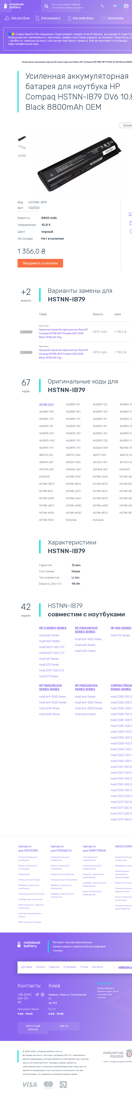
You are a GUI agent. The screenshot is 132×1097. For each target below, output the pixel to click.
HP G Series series (53, 628)
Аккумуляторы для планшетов (60, 858)
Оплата (40, 967)
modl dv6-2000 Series (88, 708)
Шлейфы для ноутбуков (30, 899)
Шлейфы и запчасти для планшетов (62, 895)
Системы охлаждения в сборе (30, 915)
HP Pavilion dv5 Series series (86, 629)
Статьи (84, 967)
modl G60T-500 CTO (51, 653)
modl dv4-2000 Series (53, 702)
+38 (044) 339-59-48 (24, 998)
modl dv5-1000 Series (88, 639)
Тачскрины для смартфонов (90, 858)
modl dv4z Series (49, 714)
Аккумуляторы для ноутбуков (27, 858)
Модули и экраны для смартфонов (93, 876)
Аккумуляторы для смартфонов (92, 867)
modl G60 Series (49, 635)
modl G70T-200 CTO (51, 670)
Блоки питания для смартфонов (92, 893)
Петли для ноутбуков (29, 880)
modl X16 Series (120, 635)
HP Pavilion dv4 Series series (50, 687)
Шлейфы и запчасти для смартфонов (94, 884)
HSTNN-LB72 (46, 404)
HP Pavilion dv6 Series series (86, 687)
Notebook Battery (29, 944)
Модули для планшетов (62, 874)
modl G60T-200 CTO (51, 647)
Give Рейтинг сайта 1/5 (98, 983)
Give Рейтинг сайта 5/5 (110, 983)
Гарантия (54, 967)
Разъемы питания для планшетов (61, 887)
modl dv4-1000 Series (52, 696)
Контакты (97, 967)
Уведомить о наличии (40, 263)
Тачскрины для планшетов (64, 880)
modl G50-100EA (49, 641)
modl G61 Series (49, 658)
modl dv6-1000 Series (88, 702)
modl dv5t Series (85, 645)
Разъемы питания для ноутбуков (28, 887)
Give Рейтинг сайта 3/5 (104, 983)
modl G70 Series (49, 664)
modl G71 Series (48, 676)
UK (115, 5)
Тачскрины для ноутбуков (31, 894)
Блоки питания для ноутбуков (27, 867)
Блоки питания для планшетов (60, 867)
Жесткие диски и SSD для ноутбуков (31, 906)
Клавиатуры (24, 874)
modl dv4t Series (49, 708)
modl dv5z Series (85, 650)
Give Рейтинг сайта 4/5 (107, 983)
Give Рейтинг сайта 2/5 (101, 983)
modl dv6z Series (85, 714)
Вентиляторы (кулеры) (29, 922)
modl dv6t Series (85, 696)
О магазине (69, 967)
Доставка (26, 967)
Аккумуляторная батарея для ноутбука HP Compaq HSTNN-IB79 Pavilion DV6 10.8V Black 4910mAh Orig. (63, 333)
